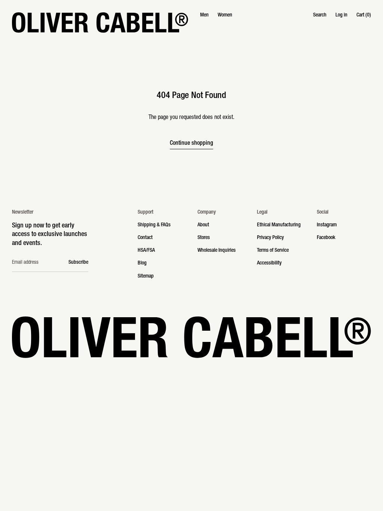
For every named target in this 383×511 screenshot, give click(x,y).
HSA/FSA (146, 250)
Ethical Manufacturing (279, 225)
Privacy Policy (270, 238)
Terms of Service (273, 250)
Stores (203, 238)
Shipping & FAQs (154, 225)
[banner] (191, 22)
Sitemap (146, 276)
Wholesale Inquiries (216, 250)
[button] (320, 15)
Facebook (326, 238)
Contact (145, 238)
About (203, 225)
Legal (262, 212)
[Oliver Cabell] (100, 22)
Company (206, 212)
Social (322, 212)
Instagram (327, 225)
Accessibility (269, 263)
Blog (142, 263)
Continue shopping (191, 144)
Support (145, 212)
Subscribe (78, 262)
